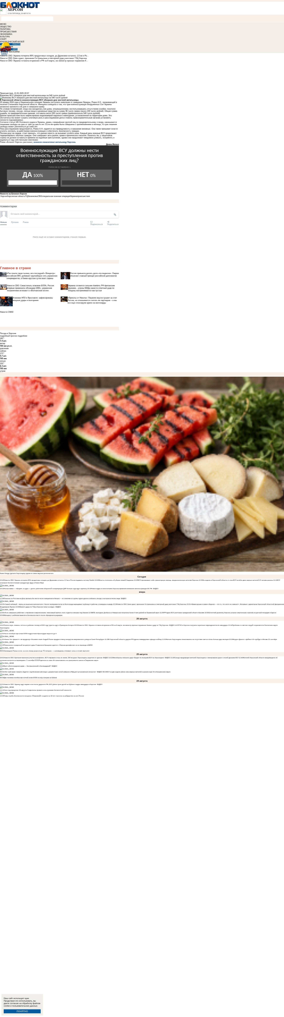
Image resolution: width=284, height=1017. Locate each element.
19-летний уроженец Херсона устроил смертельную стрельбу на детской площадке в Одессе (242, 612)
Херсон (3, 196)
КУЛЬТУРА (5, 37)
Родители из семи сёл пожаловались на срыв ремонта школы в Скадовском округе (68, 660)
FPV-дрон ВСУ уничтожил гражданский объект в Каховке (184, 612)
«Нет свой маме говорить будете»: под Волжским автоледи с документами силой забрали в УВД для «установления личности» (50, 672)
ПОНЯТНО (22, 1011)
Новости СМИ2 (6, 312)
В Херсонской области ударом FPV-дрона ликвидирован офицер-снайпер (135, 639)
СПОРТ (3, 39)
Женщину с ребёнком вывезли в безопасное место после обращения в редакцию (33, 615)
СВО (40, 196)
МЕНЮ (3, 24)
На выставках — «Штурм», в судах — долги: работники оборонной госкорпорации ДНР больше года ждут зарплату (45, 588)
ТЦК (27, 196)
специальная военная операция (56, 196)
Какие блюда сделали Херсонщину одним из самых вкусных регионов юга (26, 573)
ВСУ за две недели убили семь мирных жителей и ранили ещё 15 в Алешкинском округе (139, 672)
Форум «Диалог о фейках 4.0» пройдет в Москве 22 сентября (255, 639)
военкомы (33, 196)
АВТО (15, 49)
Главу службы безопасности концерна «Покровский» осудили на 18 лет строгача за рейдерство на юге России (44, 696)
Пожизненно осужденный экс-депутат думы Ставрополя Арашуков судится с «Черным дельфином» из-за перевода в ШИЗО (48, 645)
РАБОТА (16, 44)
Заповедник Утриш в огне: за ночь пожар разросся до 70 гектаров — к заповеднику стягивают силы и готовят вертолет (46, 651)
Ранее (26, 222)
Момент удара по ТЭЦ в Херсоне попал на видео (37, 607)
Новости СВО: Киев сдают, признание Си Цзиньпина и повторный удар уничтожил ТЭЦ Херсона (151, 604)
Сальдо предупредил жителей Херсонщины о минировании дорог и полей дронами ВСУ (206, 657)
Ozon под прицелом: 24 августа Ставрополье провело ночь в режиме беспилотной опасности (37, 690)
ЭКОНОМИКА (6, 34)
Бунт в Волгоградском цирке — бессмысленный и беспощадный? (27, 666)
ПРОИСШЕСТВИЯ (8, 32)
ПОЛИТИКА (5, 29)
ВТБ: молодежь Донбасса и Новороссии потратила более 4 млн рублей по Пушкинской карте (125, 612)
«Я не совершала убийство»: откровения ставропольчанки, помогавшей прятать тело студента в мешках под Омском (46, 612)
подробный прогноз (8, 336)
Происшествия (6, 93)
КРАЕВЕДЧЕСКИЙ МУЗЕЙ (12, 42)
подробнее (22, 336)
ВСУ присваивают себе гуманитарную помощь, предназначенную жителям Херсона (168, 580)
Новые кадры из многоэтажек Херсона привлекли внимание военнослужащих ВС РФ (121, 588)
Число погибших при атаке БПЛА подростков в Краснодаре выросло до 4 (30, 633)
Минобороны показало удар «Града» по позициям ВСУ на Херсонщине (138, 657)
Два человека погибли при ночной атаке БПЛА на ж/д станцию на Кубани (30, 677)
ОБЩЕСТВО (5, 27)
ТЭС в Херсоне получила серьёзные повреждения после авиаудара (203, 625)
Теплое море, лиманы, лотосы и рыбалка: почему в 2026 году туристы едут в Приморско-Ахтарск (39, 625)
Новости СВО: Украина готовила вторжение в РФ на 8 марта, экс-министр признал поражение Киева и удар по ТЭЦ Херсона (123, 625)
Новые (3, 222)
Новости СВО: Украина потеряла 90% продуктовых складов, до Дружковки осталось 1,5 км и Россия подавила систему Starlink (49, 580)
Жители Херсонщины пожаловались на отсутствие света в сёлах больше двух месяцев (197, 639)
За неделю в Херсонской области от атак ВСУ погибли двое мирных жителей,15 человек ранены (238, 580)
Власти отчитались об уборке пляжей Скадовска (116, 580)
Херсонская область (16, 196)
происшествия (83, 196)
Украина (73, 196)
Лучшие (14, 222)
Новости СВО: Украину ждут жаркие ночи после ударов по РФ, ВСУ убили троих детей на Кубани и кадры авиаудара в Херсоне (50, 684)
